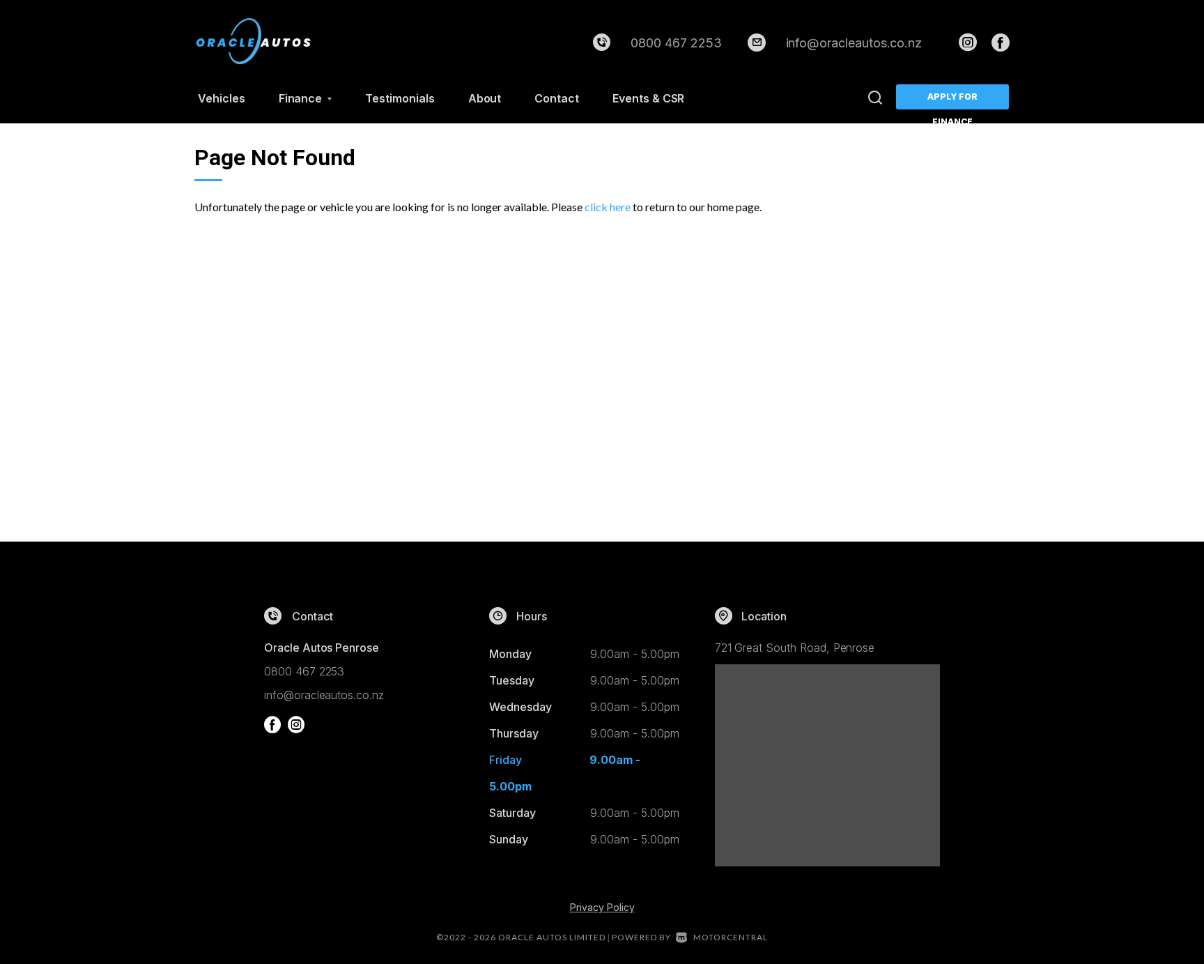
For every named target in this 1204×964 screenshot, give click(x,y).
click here (608, 206)
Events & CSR (648, 98)
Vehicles (221, 98)
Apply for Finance (952, 100)
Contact (556, 98)
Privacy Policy (602, 907)
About (485, 98)
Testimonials (399, 98)
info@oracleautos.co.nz (854, 43)
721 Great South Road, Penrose (795, 648)
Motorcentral (730, 937)
